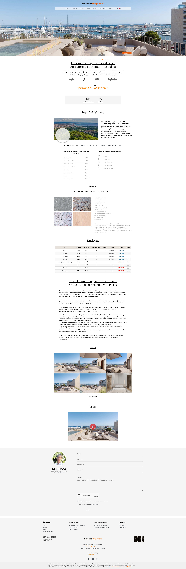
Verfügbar (121, 250)
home (77, 59)
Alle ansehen (93, 396)
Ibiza (82, 548)
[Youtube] (93, 559)
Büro (44, 525)
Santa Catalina (112, 145)
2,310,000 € (112, 250)
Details (82, 8)
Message (79, 477)
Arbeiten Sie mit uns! (48, 531)
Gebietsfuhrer (123, 527)
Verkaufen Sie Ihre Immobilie (100, 525)
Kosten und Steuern (73, 529)
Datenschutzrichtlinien (92, 504)
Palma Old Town (92, 145)
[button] (118, 8)
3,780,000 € (112, 259)
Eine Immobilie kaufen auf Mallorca (77, 525)
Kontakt (111, 8)
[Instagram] (97, 559)
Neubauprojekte (83, 59)
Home (66, 8)
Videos (95, 8)
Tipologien (103, 8)
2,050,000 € (112, 256)
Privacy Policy (95, 548)
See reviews (91, 554)
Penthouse (65, 271)
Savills (44, 529)
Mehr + (113, 137)
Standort (74, 8)
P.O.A (112, 262)
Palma (83, 145)
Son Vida (122, 145)
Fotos (88, 8)
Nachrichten (122, 525)
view (128, 250)
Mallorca (88, 548)
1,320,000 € (112, 253)
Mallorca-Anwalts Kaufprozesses (101, 527)
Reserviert (121, 262)
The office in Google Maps (89, 546)
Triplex (65, 250)
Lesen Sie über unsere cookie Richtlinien (123, 566)
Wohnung (65, 253)
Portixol (102, 145)
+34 (59, 473)
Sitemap (103, 548)
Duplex (65, 265)
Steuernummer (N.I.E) (73, 527)
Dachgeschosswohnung (65, 262)
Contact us (127, 53)
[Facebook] (88, 559)
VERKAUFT (121, 265)
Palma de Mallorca (92, 59)
